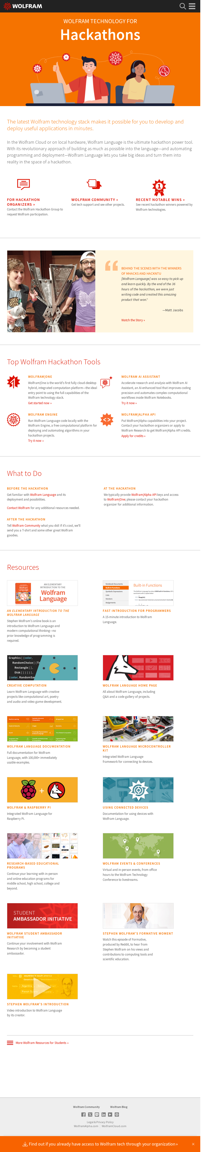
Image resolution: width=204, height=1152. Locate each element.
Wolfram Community (26, 525)
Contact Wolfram (18, 508)
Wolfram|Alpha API (143, 495)
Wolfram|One (116, 499)
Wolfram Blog (118, 1107)
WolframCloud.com (114, 1126)
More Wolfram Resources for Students (40, 1043)
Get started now (38, 403)
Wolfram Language (43, 495)
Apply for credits (132, 436)
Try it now (128, 403)
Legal (90, 1122)
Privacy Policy (105, 1122)
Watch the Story (132, 320)
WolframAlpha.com (86, 1126)
